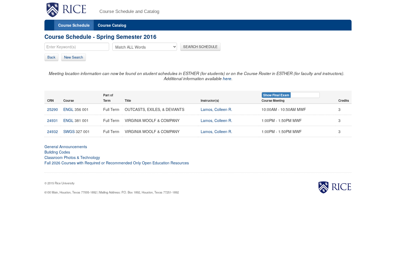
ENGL (68, 109)
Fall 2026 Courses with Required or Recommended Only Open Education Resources (116, 162)
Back (51, 57)
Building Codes (57, 152)
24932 (52, 131)
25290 (52, 109)
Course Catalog (112, 25)
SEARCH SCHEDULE (200, 46)
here (227, 78)
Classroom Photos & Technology (72, 157)
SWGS (69, 131)
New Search (73, 57)
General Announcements (65, 146)
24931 (52, 120)
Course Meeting (273, 100)
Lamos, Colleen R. (216, 109)
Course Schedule (74, 25)
